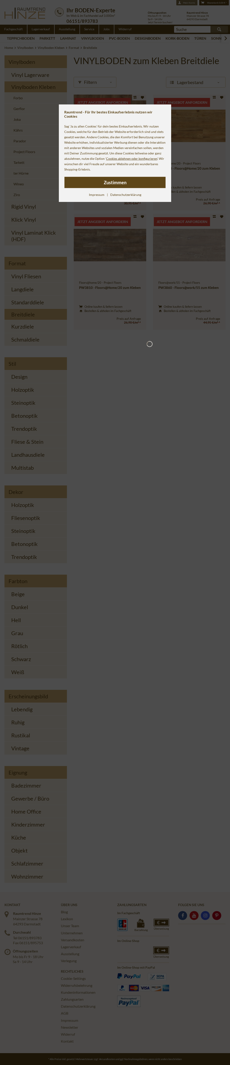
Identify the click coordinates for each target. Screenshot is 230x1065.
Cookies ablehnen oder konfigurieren (131, 158)
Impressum (96, 195)
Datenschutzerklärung (125, 195)
